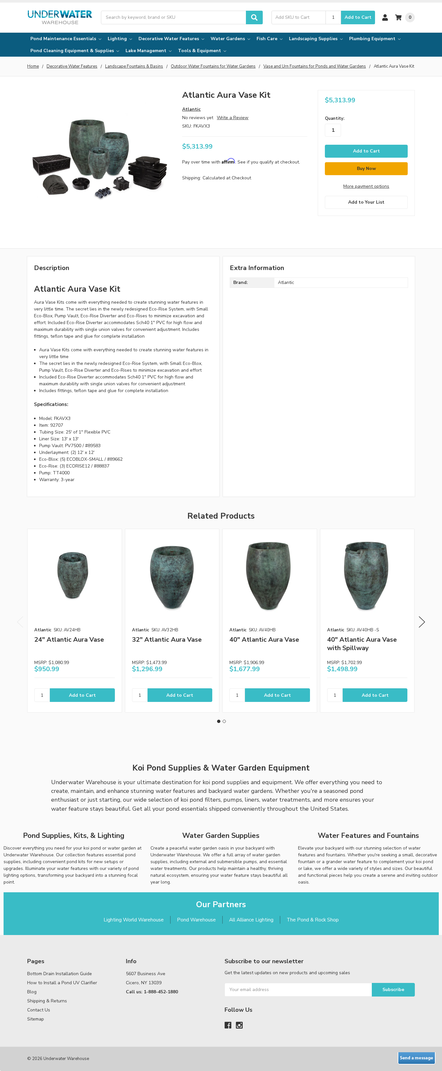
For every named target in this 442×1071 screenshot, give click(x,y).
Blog (32, 992)
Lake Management (147, 51)
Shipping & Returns (47, 1001)
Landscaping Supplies (314, 39)
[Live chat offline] (417, 1058)
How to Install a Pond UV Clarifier (62, 983)
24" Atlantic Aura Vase (69, 639)
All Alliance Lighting (251, 919)
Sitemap (35, 1019)
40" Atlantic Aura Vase (264, 639)
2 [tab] (224, 721)
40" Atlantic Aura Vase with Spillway (362, 643)
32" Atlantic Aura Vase (167, 639)
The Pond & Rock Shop (313, 919)
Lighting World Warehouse (134, 919)
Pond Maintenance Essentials (63, 39)
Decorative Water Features (169, 39)
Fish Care (268, 39)
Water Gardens (228, 39)
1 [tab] (218, 721)
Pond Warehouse (196, 919)
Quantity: (334, 118)
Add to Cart (358, 17)
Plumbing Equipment (373, 39)
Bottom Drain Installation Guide (59, 974)
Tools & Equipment (200, 51)
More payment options (366, 186)
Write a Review (233, 118)
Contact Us (38, 1010)
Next (421, 622)
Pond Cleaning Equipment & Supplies (72, 51)
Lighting (118, 39)
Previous (20, 622)
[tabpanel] (74, 620)
